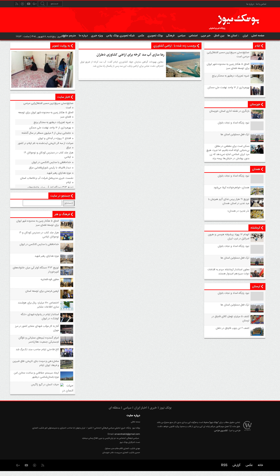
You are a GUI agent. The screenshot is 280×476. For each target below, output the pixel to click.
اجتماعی (193, 35)
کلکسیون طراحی (221, 430)
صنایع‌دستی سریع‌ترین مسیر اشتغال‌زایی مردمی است (228, 54)
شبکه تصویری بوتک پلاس (120, 35)
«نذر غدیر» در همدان (238, 211)
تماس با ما (261, 4)
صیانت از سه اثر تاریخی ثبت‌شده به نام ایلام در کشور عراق (45, 145)
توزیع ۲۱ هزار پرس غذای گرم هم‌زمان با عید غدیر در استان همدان (228, 201)
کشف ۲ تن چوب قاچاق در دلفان (232, 328)
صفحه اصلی (257, 35)
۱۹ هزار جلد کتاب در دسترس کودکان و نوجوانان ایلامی (48, 154)
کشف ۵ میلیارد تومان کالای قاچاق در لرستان (230, 318)
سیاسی (182, 35)
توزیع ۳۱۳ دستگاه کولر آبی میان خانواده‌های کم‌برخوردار (36, 270)
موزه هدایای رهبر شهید (59, 173)
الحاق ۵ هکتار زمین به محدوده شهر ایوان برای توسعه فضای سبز (228, 66)
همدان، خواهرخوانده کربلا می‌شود (231, 188)
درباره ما (250, 4)
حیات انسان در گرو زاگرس (45, 385)
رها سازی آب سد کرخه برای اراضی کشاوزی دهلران (130, 55)
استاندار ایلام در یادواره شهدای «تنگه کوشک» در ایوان (40, 316)
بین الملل (219, 35)
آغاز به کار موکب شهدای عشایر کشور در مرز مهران (37, 328)
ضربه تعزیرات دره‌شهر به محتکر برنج (230, 76)
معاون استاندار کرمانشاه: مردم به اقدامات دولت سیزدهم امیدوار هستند (228, 272)
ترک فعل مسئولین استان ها (235, 134)
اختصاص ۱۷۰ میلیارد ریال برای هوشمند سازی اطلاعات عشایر (38, 305)
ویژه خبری (97, 35)
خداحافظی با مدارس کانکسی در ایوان (51, 162)
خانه (260, 465)
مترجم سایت (69, 35)
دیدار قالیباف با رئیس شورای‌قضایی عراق (50, 167)
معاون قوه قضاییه (50, 279)
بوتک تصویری (155, 35)
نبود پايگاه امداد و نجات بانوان (233, 123)
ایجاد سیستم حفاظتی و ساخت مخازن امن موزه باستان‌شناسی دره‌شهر (36, 375)
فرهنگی (170, 35)
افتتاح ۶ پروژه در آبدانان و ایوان (54, 138)
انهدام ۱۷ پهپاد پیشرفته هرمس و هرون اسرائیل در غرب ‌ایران (228, 236)
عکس (141, 35)
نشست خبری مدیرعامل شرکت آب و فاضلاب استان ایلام (46, 180)
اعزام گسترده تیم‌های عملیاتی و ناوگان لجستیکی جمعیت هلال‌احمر (38, 340)
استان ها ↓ (233, 35)
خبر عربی (206, 35)
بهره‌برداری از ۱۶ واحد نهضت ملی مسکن (228, 87)
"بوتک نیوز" (214, 422)
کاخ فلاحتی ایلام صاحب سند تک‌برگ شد (37, 349)
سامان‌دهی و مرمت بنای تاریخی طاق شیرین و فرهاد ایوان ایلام (36, 363)
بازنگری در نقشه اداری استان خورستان (229, 111)
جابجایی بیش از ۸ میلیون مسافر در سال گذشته (46, 133)
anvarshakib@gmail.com (127, 434)
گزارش (236, 465)
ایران (245, 35)
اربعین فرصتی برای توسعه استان (42, 291)
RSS (224, 465)
